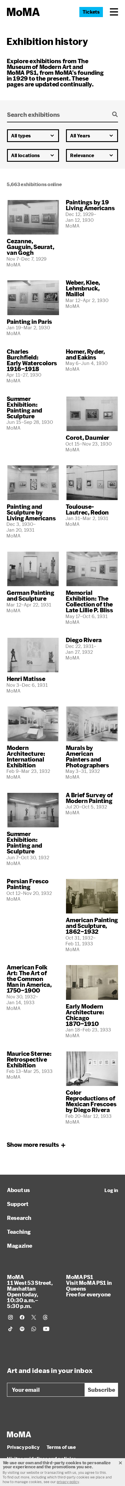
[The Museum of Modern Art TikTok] (10, 1329)
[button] (114, 12)
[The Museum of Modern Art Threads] (45, 1317)
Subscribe (101, 1390)
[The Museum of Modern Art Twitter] (33, 1317)
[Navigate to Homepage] (23, 12)
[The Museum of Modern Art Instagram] (10, 1317)
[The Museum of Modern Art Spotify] (22, 1329)
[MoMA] (19, 1434)
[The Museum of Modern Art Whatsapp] (33, 1329)
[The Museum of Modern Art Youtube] (46, 1329)
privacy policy (68, 1482)
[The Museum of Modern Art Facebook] (22, 1317)
